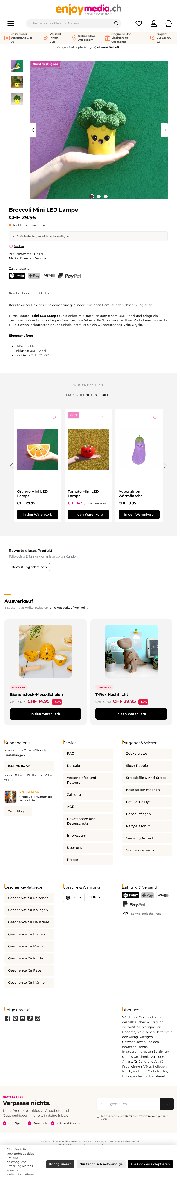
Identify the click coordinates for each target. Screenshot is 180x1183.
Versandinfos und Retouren (81, 780)
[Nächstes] (164, 130)
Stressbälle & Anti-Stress (146, 778)
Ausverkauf (18, 601)
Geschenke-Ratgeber (24, 887)
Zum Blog (16, 811)
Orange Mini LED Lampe (32, 493)
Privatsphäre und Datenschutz (81, 821)
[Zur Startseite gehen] (88, 9)
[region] (88, 130)
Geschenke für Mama (26, 946)
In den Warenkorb (37, 514)
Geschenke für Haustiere (28, 922)
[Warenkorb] (167, 23)
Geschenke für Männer (27, 983)
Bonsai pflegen (138, 814)
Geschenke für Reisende (28, 898)
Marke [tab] (44, 293)
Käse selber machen (143, 790)
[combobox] (69, 23)
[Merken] (53, 417)
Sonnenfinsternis (140, 850)
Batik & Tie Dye (138, 802)
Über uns (74, 848)
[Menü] (10, 23)
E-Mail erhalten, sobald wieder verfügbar (43, 236)
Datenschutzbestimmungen (143, 1116)
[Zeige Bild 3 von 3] (106, 196)
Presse (72, 860)
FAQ (70, 754)
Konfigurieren (60, 1164)
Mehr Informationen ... (21, 1176)
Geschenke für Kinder (26, 958)
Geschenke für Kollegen (28, 910)
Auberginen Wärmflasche (131, 493)
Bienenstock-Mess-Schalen (36, 694)
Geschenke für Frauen (26, 934)
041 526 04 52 (19, 766)
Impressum (76, 836)
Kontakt (73, 766)
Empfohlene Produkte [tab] (88, 395)
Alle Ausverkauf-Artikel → (69, 607)
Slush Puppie (137, 766)
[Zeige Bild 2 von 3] (99, 196)
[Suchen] (116, 23)
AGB (70, 807)
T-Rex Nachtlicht (111, 694)
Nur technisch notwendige (101, 1164)
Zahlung (74, 795)
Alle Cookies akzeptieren (150, 1164)
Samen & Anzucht (141, 838)
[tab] (19, 293)
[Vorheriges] (33, 130)
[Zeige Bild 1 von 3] (92, 196)
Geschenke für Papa (25, 970)
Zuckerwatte (136, 754)
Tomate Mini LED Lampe (83, 493)
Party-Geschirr (138, 826)
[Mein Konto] (153, 23)
